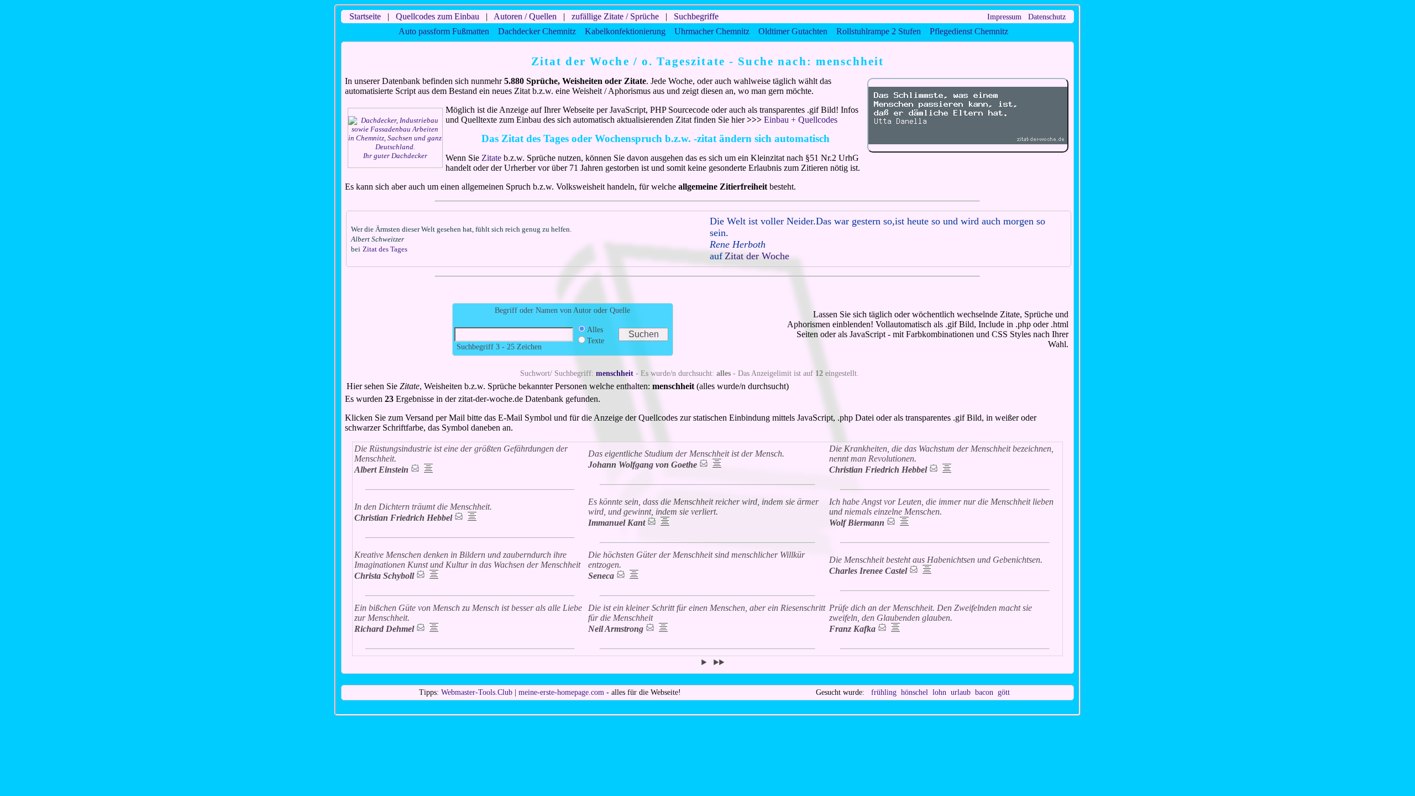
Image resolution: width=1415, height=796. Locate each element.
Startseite (365, 16)
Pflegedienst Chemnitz (969, 31)
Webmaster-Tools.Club (476, 692)
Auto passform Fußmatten (444, 31)
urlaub (961, 692)
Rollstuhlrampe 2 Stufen (878, 31)
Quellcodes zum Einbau (437, 16)
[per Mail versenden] (415, 469)
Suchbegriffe (696, 16)
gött (1004, 692)
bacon (984, 692)
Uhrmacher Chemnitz (712, 31)
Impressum (1004, 17)
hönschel (914, 692)
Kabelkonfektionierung (625, 31)
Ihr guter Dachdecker (395, 155)
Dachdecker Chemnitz (537, 31)
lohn (939, 692)
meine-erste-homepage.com (561, 692)
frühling (884, 692)
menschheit (614, 373)
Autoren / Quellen (525, 16)
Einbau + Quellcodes (800, 119)
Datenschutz (1047, 17)
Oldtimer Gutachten (792, 31)
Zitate (491, 158)
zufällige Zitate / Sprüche (615, 16)
